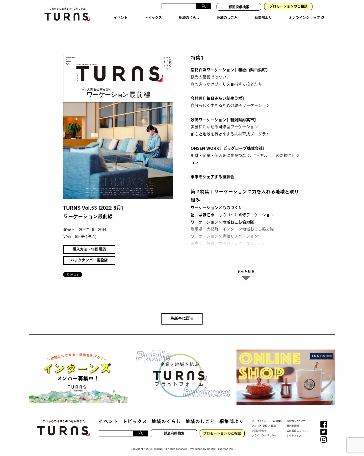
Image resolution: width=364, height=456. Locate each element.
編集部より (231, 422)
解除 (273, 426)
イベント (108, 422)
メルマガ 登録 (259, 426)
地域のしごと (200, 422)
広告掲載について (296, 431)
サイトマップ (293, 435)
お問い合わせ (259, 431)
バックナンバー (260, 421)
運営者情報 (292, 426)
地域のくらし (166, 422)
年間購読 (278, 421)
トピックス (135, 422)
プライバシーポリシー (264, 435)
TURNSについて (296, 421)
